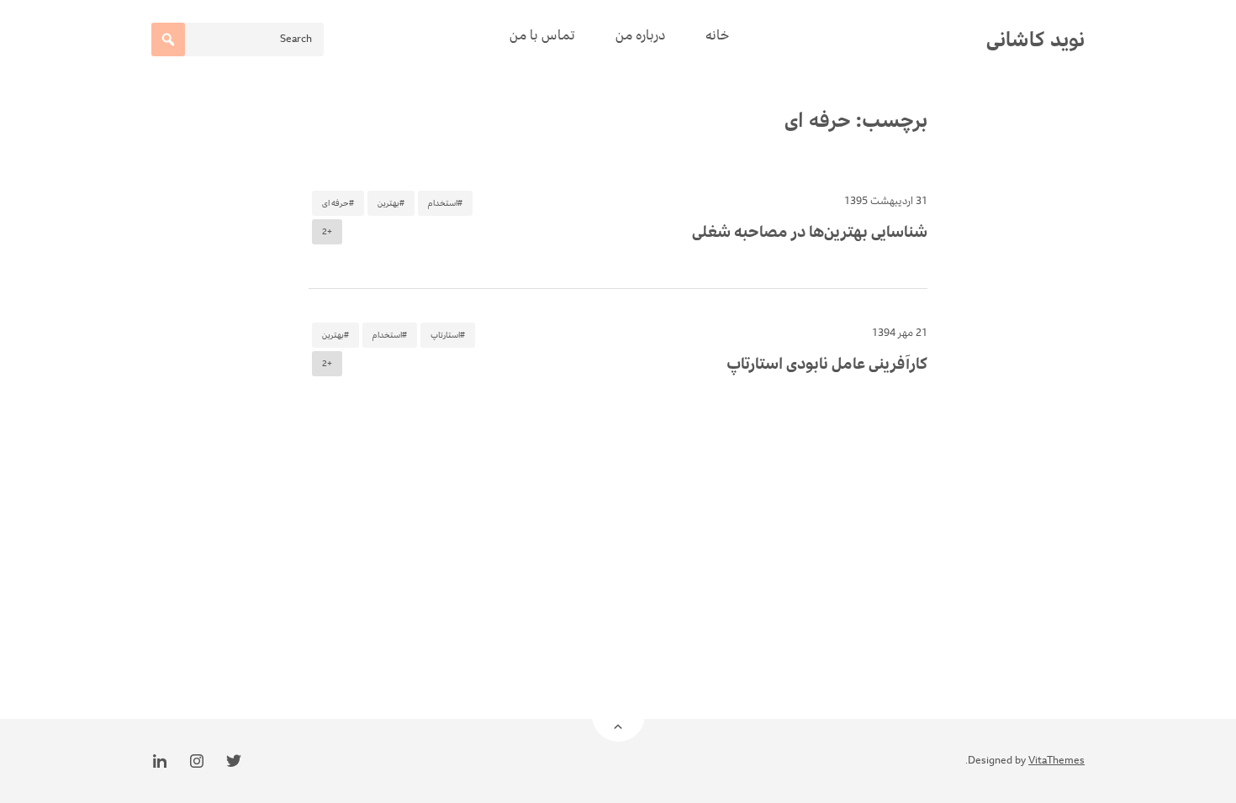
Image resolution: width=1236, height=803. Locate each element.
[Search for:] (237, 39)
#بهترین (391, 203)
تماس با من (542, 35)
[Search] (168, 39)
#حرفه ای (338, 203)
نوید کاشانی (1035, 39)
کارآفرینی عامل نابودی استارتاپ (826, 363)
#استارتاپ (447, 335)
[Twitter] (233, 761)
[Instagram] (196, 761)
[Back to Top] (618, 715)
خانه (717, 35)
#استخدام (445, 203)
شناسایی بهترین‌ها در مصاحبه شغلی (809, 231)
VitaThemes (1056, 761)
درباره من (640, 35)
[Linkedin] (159, 761)
